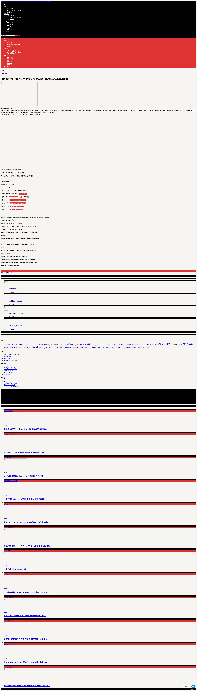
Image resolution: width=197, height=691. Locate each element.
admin (12, 291)
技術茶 (148, 345)
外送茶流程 (10, 8)
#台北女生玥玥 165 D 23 (15, 326)
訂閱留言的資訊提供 (9, 385)
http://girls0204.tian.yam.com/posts (18, 200)
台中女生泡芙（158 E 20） (16, 313)
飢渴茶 (120, 347)
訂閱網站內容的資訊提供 (10, 383)
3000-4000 (9, 29)
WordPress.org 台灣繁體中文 (11, 386)
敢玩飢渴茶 (167, 344)
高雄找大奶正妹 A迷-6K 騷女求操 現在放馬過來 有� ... (26, 429)
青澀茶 (104, 347)
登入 (5, 381)
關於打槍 (9, 12)
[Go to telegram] (193, 686)
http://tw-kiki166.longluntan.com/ (18, 203)
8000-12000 (10, 22)
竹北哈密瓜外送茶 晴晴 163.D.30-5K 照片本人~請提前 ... (26, 592)
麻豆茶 (148, 347)
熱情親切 (38, 347)
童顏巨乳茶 (61, 347)
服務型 (179, 345)
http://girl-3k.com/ (13, 197)
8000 (8, 25)
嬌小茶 (117, 345)
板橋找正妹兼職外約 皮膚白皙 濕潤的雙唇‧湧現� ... (25, 639)
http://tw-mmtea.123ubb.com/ (17, 206)
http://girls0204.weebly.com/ (17, 209)
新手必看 (6, 6)
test (4, 33)
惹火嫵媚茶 (137, 344)
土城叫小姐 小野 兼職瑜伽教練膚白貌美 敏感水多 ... (25, 453)
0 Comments (4, 73)
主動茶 (44, 344)
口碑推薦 (6, 31)
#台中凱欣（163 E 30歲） (16, 301)
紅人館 (73, 347)
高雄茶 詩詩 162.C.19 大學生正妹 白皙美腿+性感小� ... (26, 662)
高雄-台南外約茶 (11, 19)
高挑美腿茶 (138, 347)
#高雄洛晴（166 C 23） (15, 288)
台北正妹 (110, 344)
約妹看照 (67, 347)
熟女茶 (28, 347)
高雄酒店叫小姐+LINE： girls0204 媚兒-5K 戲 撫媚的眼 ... (27, 522)
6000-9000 (9, 27)
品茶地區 (6, 14)
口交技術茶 (72, 344)
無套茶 (23, 347)
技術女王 (142, 344)
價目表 (5, 21)
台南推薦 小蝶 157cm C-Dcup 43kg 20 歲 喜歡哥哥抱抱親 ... (27, 546)
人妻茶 (62, 344)
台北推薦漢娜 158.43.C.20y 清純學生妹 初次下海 (23, 476)
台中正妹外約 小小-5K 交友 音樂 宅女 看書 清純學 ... (25, 499)
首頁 (5, 4)
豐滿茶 (94, 347)
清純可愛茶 (16, 347)
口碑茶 (90, 344)
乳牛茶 (54, 345)
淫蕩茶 (8, 347)
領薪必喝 (108, 347)
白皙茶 (50, 347)
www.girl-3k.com (23, 194)
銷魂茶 (99, 347)
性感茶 (130, 345)
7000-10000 (10, 24)
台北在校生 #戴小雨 (9, 374)
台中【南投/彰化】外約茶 (14, 17)
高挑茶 (144, 347)
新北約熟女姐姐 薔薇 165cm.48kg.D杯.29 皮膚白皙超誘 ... (27, 686)
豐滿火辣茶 (86, 347)
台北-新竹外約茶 (11, 15)
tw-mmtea (18, 689)
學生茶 (123, 345)
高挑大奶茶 (129, 347)
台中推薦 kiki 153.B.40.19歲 (15, 569)
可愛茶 (99, 345)
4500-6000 (9, 28)
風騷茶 (114, 347)
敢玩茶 (155, 345)
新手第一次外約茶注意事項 (14, 10)
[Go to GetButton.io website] (193, 689)
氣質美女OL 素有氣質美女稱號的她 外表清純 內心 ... (25, 616)
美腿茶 (79, 347)
